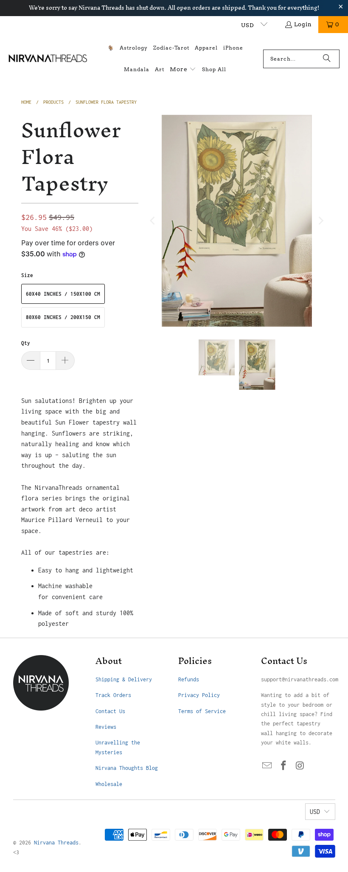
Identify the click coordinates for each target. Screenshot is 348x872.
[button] (183, 70)
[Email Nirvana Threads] (267, 766)
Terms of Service (202, 711)
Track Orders (113, 695)
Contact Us (110, 711)
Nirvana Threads (56, 842)
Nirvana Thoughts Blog (126, 768)
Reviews (105, 727)
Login (303, 24)
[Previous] (153, 221)
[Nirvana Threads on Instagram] (300, 766)
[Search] (327, 59)
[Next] (320, 221)
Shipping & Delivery (123, 679)
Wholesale (108, 784)
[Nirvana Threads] (47, 58)
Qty (25, 343)
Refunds (188, 679)
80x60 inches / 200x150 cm (63, 317)
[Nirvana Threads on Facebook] (283, 766)
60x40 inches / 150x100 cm (63, 294)
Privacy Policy (199, 695)
